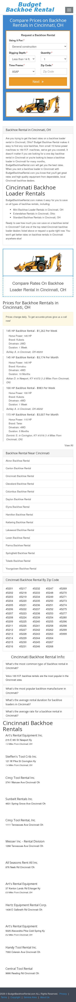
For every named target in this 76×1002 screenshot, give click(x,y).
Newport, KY (26, 378)
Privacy (63, 993)
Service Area (30, 997)
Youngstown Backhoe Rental (21, 568)
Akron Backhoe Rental (18, 460)
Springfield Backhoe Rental (20, 553)
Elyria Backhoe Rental (18, 506)
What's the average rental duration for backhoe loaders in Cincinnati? (34, 702)
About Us (44, 997)
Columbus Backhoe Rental (20, 491)
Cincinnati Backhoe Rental (20, 476)
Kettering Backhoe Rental (19, 522)
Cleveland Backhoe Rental (20, 483)
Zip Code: (47, 65)
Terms (4, 997)
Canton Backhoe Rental (18, 468)
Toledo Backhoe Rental (18, 561)
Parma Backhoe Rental (18, 545)
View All (69, 445)
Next (36, 81)
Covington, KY (29, 435)
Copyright (15, 997)
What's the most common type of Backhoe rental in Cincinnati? (37, 666)
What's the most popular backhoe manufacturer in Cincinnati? (36, 690)
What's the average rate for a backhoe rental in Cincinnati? (34, 713)
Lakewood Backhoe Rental (20, 530)
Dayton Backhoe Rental (18, 499)
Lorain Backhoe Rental (18, 537)
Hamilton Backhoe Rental (19, 514)
